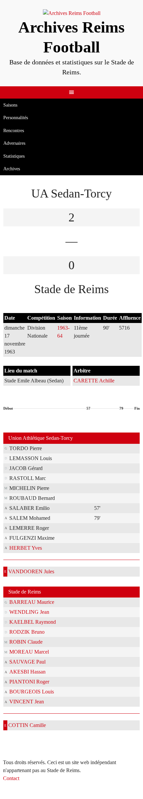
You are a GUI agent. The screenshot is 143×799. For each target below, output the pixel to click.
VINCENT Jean (26, 701)
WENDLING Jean (29, 612)
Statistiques (14, 156)
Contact (11, 778)
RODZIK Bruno (27, 632)
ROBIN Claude (26, 642)
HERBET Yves (25, 548)
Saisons (10, 105)
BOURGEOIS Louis (31, 691)
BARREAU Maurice (31, 602)
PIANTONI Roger (29, 681)
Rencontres (13, 130)
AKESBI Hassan (27, 672)
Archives (11, 168)
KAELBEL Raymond (32, 622)
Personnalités (15, 117)
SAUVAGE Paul (27, 662)
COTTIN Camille (27, 725)
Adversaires (14, 143)
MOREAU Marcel (29, 652)
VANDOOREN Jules (31, 571)
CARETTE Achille (93, 380)
